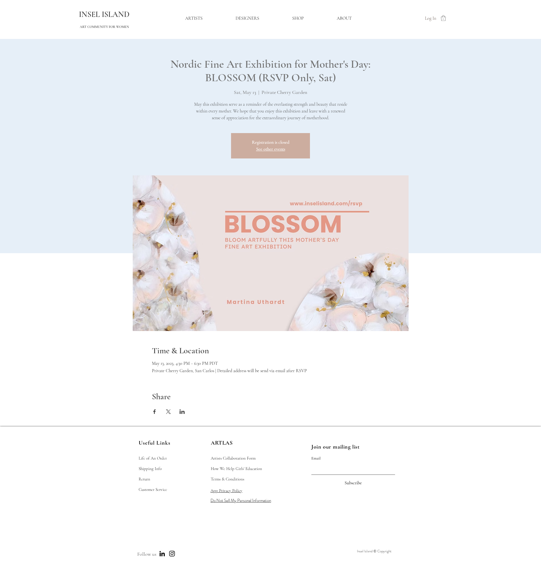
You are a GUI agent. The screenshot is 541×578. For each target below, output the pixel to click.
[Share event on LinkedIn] (182, 411)
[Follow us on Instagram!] (172, 553)
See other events (270, 149)
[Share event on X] (168, 411)
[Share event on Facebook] (154, 411)
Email (316, 458)
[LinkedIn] (162, 553)
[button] (443, 18)
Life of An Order (153, 458)
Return (144, 479)
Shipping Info (150, 468)
